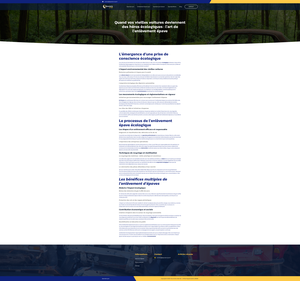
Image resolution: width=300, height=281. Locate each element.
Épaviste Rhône (172, 6)
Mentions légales (139, 258)
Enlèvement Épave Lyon (143, 6)
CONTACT (191, 6)
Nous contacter (139, 262)
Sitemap (137, 266)
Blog (180, 6)
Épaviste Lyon (130, 6)
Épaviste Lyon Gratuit (159, 6)
